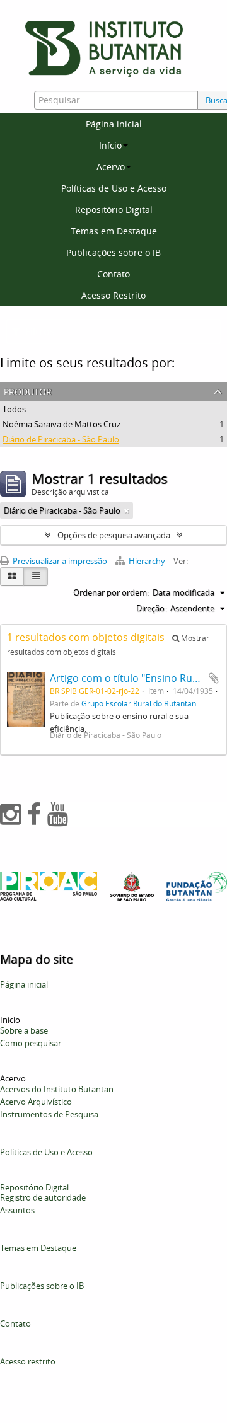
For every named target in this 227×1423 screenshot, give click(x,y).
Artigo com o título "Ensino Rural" (129, 678)
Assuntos (17, 1210)
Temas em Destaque (114, 231)
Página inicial (114, 124)
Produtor (28, 390)
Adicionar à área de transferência (213, 678)
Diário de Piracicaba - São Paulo (61, 439)
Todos (14, 409)
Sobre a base (24, 1030)
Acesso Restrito (113, 295)
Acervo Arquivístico (36, 1101)
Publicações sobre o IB (113, 252)
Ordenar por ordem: (111, 592)
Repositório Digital (114, 210)
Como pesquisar (30, 1043)
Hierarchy (147, 561)
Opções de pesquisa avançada (113, 535)
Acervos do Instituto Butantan (57, 1089)
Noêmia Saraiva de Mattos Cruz (61, 424)
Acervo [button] (110, 167)
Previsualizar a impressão (59, 561)
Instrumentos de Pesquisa (49, 1114)
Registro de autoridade (43, 1197)
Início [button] (110, 145)
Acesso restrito (27, 1361)
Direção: (151, 608)
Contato (113, 274)
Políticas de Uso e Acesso (113, 188)
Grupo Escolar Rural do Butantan (138, 703)
